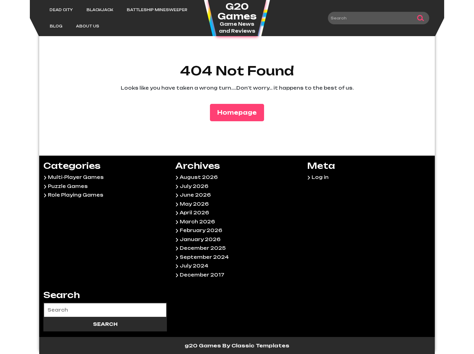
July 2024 (194, 266)
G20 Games (237, 11)
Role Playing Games (75, 195)
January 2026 (200, 239)
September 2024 (204, 257)
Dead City (61, 10)
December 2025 (203, 248)
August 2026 (199, 177)
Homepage (239, 112)
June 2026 (195, 195)
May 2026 (194, 204)
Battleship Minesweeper (157, 10)
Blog (56, 26)
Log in (320, 177)
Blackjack (99, 10)
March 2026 (197, 221)
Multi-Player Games (76, 177)
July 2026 (194, 186)
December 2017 (202, 275)
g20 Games (203, 345)
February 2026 (201, 230)
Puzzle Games (68, 186)
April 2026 (194, 212)
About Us (87, 26)
